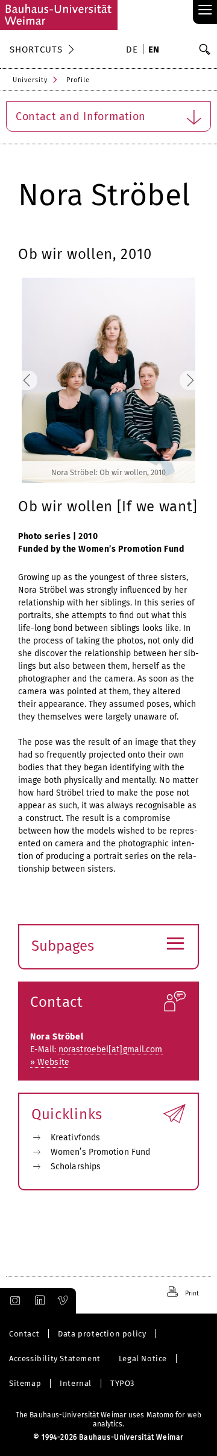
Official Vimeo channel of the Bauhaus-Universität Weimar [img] (63, 1301)
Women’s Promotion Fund (100, 1152)
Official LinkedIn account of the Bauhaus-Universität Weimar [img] (38, 1301)
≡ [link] (205, 10)
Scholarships (76, 1166)
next (177, 381)
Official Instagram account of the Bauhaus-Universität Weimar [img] (12, 1301)
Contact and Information (81, 116)
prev (40, 381)
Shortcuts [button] (36, 49)
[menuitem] (134, 51)
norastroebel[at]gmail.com (110, 1049)
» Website (49, 1062)
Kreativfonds (75, 1137)
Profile (78, 80)
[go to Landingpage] (59, 15)
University (30, 80)
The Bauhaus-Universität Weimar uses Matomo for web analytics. (108, 1419)
